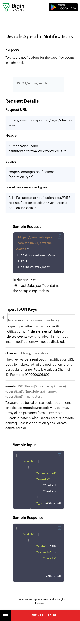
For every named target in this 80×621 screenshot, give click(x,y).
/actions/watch (32, 83)
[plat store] (63, 7)
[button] (59, 236)
